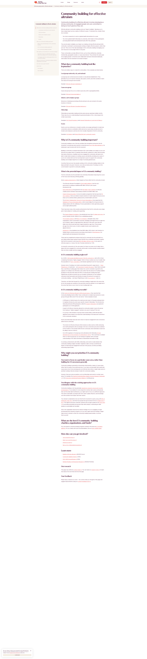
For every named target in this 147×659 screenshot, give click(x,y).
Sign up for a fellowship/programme (72, 445)
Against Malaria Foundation (71, 214)
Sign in (110, 2)
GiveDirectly (66, 230)
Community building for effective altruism (46, 24)
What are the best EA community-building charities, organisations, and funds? (47, 61)
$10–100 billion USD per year (86, 241)
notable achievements (69, 180)
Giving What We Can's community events (85, 134)
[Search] (99, 2)
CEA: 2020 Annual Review (69, 459)
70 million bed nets (97, 214)
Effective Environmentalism (72, 94)
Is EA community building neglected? (45, 47)
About (82, 2)
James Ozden (77, 469)
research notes (95, 469)
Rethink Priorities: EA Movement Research (73, 461)
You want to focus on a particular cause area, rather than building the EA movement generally (47, 54)
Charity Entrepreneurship (69, 194)
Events (40, 39)
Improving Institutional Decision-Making (75, 378)
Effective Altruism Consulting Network (75, 106)
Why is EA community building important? (45, 41)
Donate (62, 2)
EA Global (68, 134)
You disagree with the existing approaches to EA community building (47, 58)
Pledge (68, 2)
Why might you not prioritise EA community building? (47, 51)
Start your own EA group (69, 440)
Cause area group (42, 32)
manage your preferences (15, 652)
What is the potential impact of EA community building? (47, 44)
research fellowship (91, 303)
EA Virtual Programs (71, 120)
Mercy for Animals (81, 218)
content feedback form (84, 481)
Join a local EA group (68, 437)
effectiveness (96, 232)
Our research (40, 68)
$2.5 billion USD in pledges (89, 189)
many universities (75, 261)
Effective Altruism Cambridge (73, 84)
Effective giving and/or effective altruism (43, 6)
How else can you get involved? (43, 63)
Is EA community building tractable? (45, 49)
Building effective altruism (69, 454)
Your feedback (40, 70)
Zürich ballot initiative (86, 183)
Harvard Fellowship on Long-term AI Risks (90, 120)
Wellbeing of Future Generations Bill (72, 202)
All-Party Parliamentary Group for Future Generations (78, 200)
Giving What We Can (68, 189)
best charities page (96, 428)
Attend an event (67, 442)
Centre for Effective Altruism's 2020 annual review (76, 293)
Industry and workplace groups (44, 34)
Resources (76, 2)
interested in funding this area (85, 267)
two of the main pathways (95, 145)
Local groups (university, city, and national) (47, 30)
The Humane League (68, 218)
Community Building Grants (69, 456)
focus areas (91, 278)
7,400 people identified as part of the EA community (80, 258)
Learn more (39, 66)
